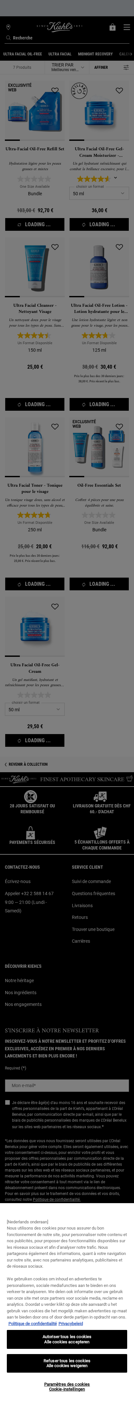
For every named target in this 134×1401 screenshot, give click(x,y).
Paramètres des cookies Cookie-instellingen (67, 1387)
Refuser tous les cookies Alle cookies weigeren (67, 1363)
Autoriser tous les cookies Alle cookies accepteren (67, 1339)
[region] (67, 1302)
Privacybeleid (71, 1323)
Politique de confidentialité (32, 1323)
